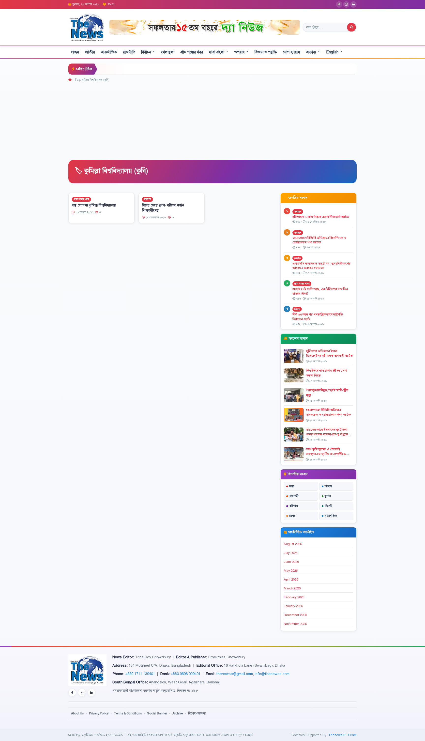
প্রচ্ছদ (75, 52)
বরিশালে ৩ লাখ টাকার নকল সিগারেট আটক (320, 217)
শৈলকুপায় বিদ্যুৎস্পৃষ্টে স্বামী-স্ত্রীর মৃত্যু (327, 393)
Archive (177, 713)
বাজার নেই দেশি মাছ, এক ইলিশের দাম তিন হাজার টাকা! (320, 291)
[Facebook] (339, 4)
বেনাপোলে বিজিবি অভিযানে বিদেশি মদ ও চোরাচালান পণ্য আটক (319, 240)
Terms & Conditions (128, 713)
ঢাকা (291, 486)
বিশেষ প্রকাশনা (197, 713)
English (334, 52)
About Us (77, 713)
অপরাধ (241, 52)
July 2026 (290, 553)
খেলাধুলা (167, 52)
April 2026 (291, 580)
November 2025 (295, 624)
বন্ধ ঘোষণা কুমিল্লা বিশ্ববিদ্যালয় (94, 205)
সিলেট (328, 506)
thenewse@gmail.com (234, 674)
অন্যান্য (313, 52)
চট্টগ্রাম (328, 486)
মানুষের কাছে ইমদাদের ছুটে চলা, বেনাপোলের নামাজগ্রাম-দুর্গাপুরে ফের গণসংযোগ (327, 434)
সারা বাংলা (218, 52)
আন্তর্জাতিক (109, 52)
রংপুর (292, 516)
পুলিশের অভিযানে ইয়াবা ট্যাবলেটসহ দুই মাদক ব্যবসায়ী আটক (329, 353)
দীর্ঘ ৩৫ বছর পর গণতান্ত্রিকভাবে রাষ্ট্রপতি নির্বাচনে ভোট (317, 317)
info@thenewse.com (272, 674)
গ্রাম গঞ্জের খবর (191, 52)
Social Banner (157, 713)
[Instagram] (346, 4)
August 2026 (293, 544)
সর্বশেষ (147, 199)
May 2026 (291, 571)
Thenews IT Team (342, 735)
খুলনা (328, 496)
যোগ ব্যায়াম (291, 52)
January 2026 (293, 606)
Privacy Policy (98, 713)
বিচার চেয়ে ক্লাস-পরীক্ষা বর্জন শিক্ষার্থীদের (163, 208)
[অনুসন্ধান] (351, 27)
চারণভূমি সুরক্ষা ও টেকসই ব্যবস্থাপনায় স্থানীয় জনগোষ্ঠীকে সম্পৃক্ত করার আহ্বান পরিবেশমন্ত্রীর (327, 454)
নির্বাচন (148, 52)
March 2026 (292, 588)
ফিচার (297, 309)
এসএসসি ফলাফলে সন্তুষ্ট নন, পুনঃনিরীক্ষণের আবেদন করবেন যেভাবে (321, 266)
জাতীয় (90, 52)
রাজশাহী (293, 496)
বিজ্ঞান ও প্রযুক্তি (266, 52)
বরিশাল (293, 506)
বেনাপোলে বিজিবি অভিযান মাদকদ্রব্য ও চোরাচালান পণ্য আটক (329, 412)
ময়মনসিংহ (331, 516)
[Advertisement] (212, 119)
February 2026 (294, 597)
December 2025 (295, 615)
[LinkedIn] (353, 4)
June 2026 (291, 562)
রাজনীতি (129, 52)
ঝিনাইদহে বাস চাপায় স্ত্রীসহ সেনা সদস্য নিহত (326, 373)
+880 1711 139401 (140, 674)
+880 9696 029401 (185, 674)
